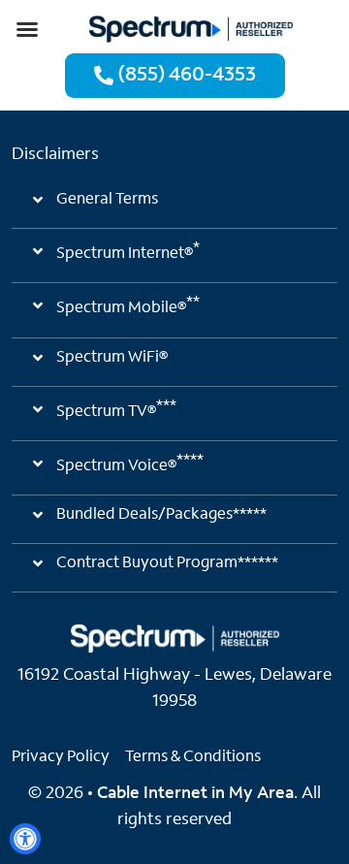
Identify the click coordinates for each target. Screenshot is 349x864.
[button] (27, 29)
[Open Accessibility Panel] (25, 838)
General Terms (107, 200)
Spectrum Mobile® (128, 305)
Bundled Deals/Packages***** (161, 515)
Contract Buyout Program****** (167, 563)
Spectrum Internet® (128, 251)
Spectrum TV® (116, 409)
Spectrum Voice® (130, 463)
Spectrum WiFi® (112, 358)
